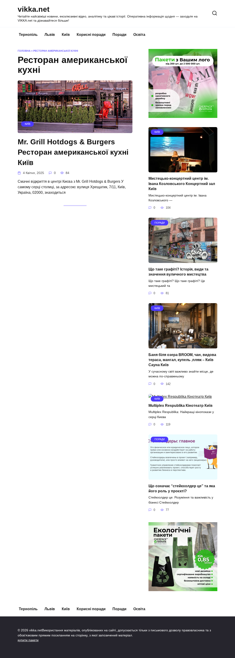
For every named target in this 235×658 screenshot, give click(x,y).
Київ (66, 35)
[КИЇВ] (75, 130)
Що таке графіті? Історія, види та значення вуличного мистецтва (178, 271)
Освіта (139, 35)
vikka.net (34, 9)
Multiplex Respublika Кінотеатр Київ (180, 405)
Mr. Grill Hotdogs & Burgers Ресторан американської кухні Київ (73, 152)
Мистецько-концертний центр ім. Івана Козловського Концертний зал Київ (181, 184)
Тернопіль (28, 35)
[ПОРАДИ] (182, 260)
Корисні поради (91, 35)
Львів (50, 35)
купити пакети (28, 640)
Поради (119, 35)
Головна (24, 50)
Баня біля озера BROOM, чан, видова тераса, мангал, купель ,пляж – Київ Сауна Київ (182, 360)
